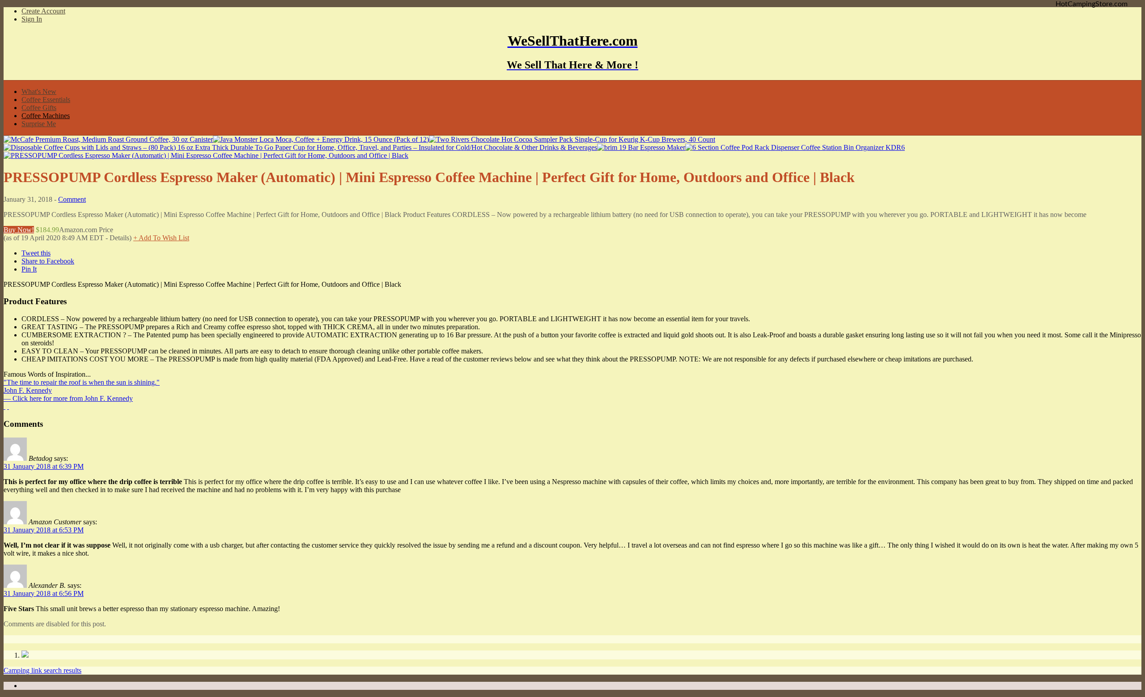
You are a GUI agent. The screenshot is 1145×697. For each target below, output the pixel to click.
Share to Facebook (47, 261)
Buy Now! (19, 230)
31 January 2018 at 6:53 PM (44, 530)
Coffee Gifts (38, 107)
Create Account (43, 11)
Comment (72, 199)
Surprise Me (38, 124)
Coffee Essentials (45, 99)
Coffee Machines (45, 115)
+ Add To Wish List (161, 238)
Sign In (31, 19)
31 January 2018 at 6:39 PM (44, 466)
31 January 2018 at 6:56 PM (44, 593)
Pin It (29, 269)
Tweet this (36, 253)
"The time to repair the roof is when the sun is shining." (82, 382)
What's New (38, 91)
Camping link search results (42, 670)
